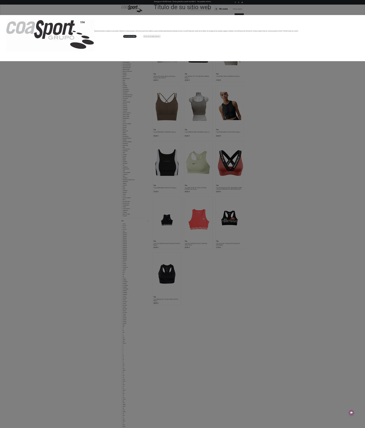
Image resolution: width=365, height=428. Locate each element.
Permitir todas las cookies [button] (129, 36)
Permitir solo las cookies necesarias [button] (152, 36)
